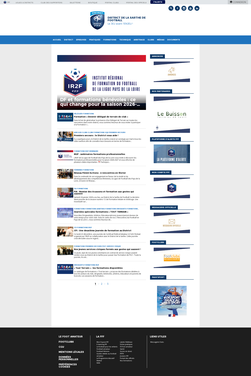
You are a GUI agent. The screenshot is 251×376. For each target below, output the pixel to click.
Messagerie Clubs (157, 342)
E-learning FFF (102, 344)
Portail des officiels (136, 2)
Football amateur (103, 349)
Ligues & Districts (24, 2)
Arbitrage (139, 40)
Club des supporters (51, 2)
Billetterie (75, 2)
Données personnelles (68, 358)
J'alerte (157, 2)
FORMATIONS (109, 40)
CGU (61, 347)
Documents (173, 40)
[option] (172, 115)
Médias (160, 40)
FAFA (98, 363)
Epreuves (81, 40)
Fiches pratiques (126, 344)
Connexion (239, 2)
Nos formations (126, 361)
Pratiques (94, 40)
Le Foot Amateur (71, 336)
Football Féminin (103, 351)
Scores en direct (126, 351)
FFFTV (122, 354)
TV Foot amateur (126, 347)
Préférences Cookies (68, 365)
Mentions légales (71, 352)
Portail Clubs (112, 2)
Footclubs (66, 342)
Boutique (92, 2)
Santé (122, 349)
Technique (125, 40)
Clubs (151, 40)
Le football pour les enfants (107, 347)
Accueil (57, 40)
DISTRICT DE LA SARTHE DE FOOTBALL (127, 19)
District (68, 40)
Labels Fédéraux (126, 342)
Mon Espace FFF (103, 342)
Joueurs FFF (124, 356)
